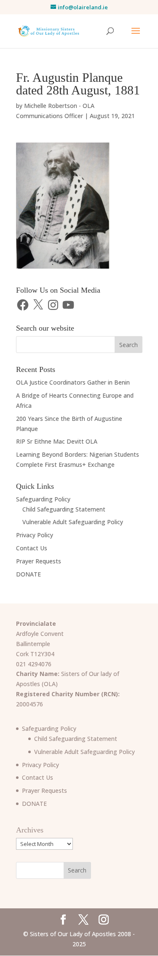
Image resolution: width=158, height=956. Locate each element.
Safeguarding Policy (43, 499)
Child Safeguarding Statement (63, 509)
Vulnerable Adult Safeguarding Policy (72, 522)
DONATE (28, 574)
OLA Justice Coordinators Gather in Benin (73, 382)
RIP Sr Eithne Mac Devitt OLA (56, 441)
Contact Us (31, 548)
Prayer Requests (38, 561)
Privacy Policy (34, 535)
